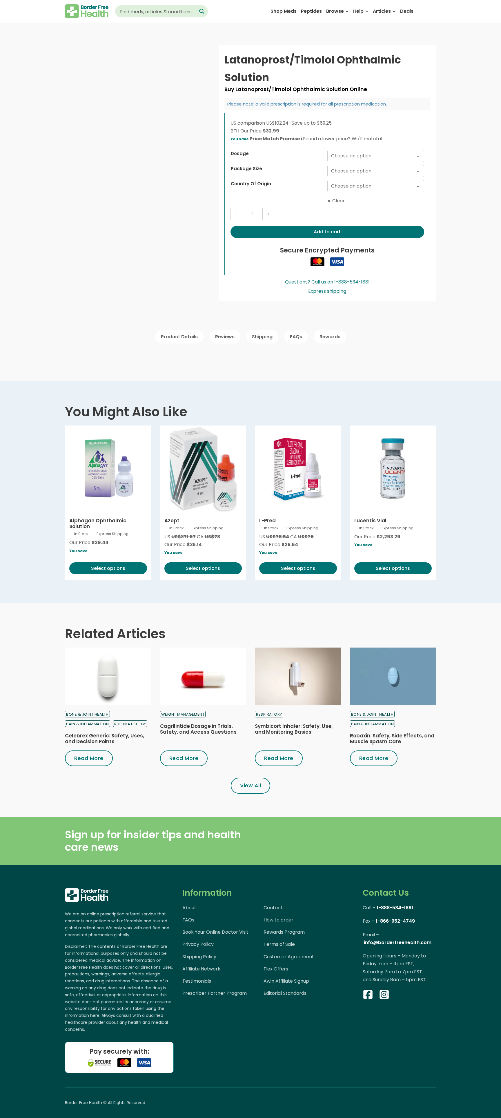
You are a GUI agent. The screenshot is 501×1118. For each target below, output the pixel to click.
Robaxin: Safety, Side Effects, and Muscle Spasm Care (392, 738)
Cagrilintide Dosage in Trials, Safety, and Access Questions (198, 729)
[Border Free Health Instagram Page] (384, 995)
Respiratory (269, 714)
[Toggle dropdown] (347, 11)
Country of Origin (251, 184)
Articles (382, 11)
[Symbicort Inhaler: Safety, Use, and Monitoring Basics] (298, 676)
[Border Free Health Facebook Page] (368, 995)
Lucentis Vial (370, 520)
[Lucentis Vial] (393, 469)
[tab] (179, 336)
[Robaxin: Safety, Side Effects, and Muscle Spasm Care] (393, 676)
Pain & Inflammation (87, 724)
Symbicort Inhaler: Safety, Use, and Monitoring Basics (294, 729)
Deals (406, 11)
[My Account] (421, 11)
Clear (338, 200)
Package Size (246, 169)
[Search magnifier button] (201, 11)
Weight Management (183, 714)
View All (250, 785)
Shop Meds (284, 11)
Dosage (240, 153)
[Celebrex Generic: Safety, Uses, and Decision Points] (108, 676)
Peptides (311, 11)
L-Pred (267, 520)
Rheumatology (130, 724)
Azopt (171, 520)
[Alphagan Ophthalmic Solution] (108, 469)
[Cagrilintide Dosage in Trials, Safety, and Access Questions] (203, 676)
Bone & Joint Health (87, 714)
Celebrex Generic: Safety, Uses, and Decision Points (104, 738)
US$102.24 (278, 123)
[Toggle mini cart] (433, 11)
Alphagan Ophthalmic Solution (97, 523)
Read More (89, 758)
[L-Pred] (298, 469)
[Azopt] (203, 469)
